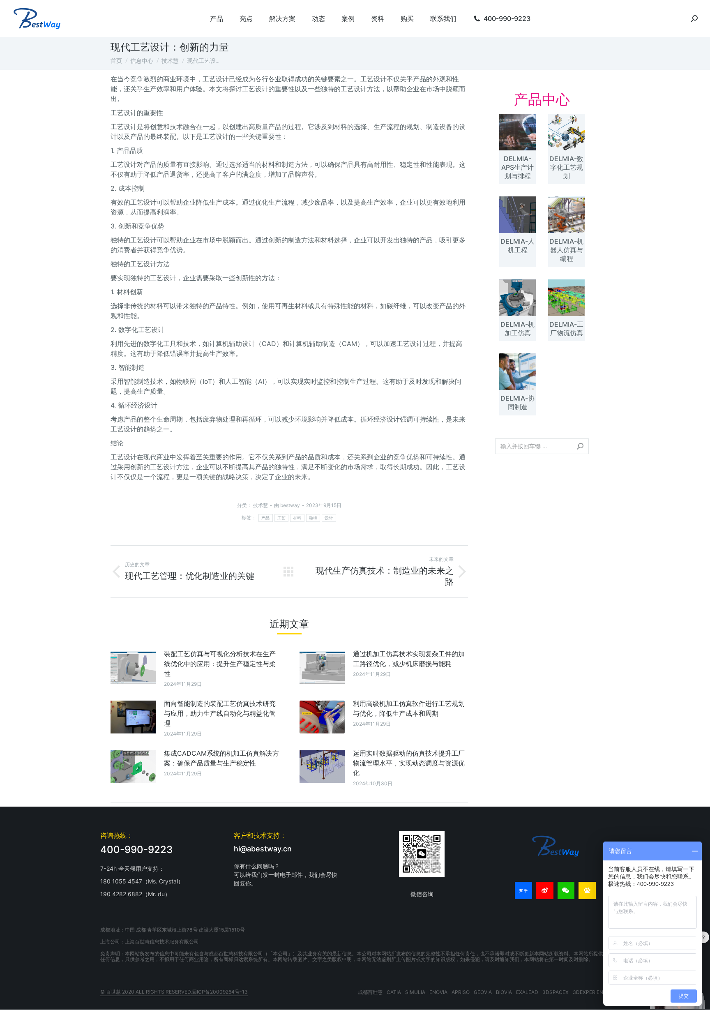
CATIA (394, 992)
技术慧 (260, 505)
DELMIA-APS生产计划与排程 (517, 167)
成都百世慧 (370, 992)
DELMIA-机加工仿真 (517, 328)
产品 (265, 518)
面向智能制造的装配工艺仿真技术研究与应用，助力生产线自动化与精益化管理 (220, 713)
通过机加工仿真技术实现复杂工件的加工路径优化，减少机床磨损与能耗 (409, 659)
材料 (297, 518)
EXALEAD (527, 992)
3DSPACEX (555, 992)
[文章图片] (133, 667)
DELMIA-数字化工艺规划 (566, 167)
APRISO (461, 992)
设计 (329, 518)
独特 (313, 518)
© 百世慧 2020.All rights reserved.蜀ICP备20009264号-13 (174, 992)
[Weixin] (566, 890)
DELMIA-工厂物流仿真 (566, 328)
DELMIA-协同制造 (517, 402)
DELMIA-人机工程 (517, 245)
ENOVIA (438, 992)
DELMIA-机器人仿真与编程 (566, 250)
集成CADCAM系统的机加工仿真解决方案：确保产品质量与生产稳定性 (221, 758)
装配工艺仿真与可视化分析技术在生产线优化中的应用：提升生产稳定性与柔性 (220, 664)
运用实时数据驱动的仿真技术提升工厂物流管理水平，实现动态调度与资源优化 (409, 763)
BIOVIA (504, 992)
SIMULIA (415, 992)
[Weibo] (544, 890)
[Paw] (587, 890)
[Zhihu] (523, 890)
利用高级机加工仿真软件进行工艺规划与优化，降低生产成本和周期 (409, 708)
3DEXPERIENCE (591, 992)
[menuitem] (216, 18)
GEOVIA (483, 992)
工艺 (281, 518)
